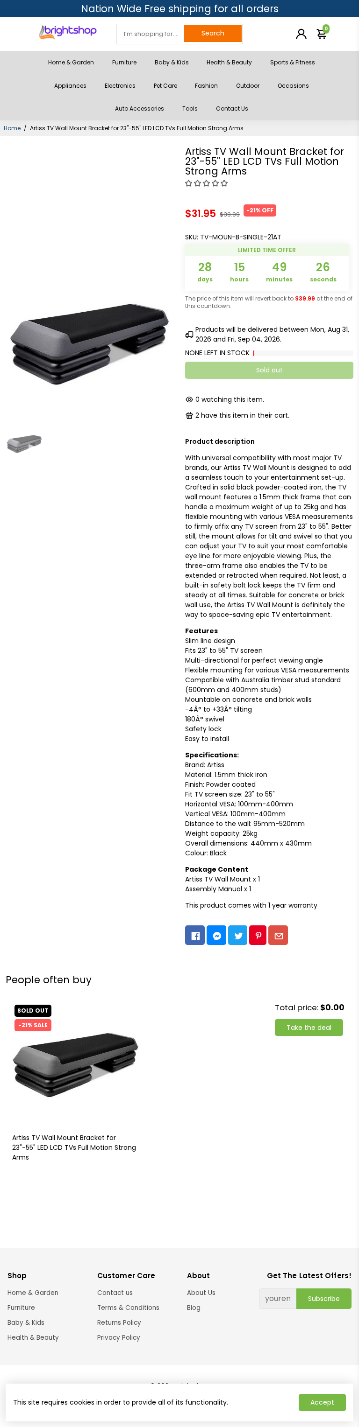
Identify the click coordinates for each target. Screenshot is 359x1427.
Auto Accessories (139, 108)
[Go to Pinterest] (257, 935)
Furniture (124, 62)
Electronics (120, 86)
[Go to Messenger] (216, 935)
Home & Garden (71, 62)
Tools (190, 108)
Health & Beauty (229, 62)
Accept (322, 1402)
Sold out (269, 370)
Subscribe (324, 1298)
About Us (201, 1292)
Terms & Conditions (128, 1307)
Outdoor (247, 86)
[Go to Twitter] (238, 935)
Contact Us (232, 108)
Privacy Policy (118, 1337)
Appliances (70, 86)
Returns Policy (119, 1322)
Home (12, 128)
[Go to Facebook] (195, 935)
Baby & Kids (172, 62)
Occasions (293, 86)
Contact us (115, 1292)
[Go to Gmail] (278, 935)
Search (212, 33)
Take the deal (309, 1027)
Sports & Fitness (292, 62)
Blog (194, 1307)
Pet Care (165, 86)
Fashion (206, 86)
